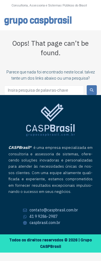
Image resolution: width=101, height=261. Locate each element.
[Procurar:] (44, 90)
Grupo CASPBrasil (38, 21)
